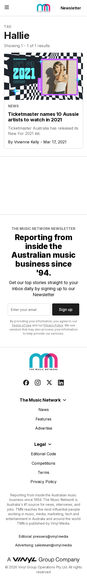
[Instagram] (38, 383)
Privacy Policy (53, 325)
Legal (40, 444)
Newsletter (71, 8)
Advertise (43, 428)
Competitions (43, 463)
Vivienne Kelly (26, 141)
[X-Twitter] (49, 383)
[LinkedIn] (61, 383)
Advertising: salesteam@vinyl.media (43, 545)
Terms (43, 472)
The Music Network (40, 400)
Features (43, 419)
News (43, 409)
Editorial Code (43, 453)
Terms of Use (21, 325)
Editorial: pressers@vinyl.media (43, 536)
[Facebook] (26, 383)
